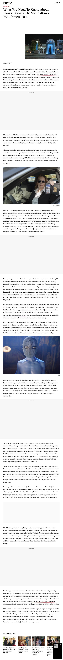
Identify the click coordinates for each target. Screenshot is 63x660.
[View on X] (31, 513)
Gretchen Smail (8, 62)
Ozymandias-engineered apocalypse (14, 315)
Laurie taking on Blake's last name (44, 601)
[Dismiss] (60, 645)
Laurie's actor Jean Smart (11, 533)
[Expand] (55, 645)
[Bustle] (7, 3)
